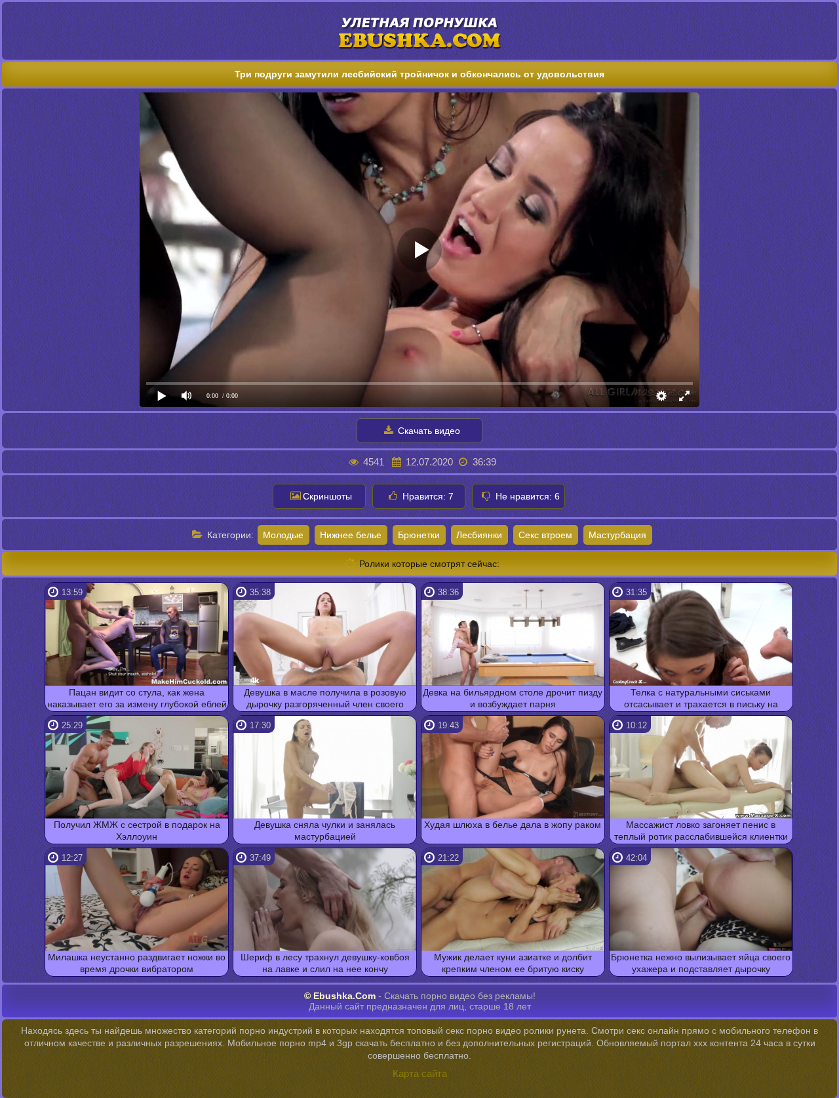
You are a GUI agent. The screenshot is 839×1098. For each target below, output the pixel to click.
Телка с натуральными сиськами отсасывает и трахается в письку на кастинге (701, 699)
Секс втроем (545, 535)
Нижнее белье (350, 535)
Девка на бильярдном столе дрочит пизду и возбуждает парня (512, 698)
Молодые (283, 535)
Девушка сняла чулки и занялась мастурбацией (324, 830)
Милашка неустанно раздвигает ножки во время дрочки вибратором (136, 963)
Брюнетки (419, 535)
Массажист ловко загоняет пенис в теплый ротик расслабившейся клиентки (701, 830)
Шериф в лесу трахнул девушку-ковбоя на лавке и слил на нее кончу (325, 963)
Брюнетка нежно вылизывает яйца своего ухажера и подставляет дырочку (700, 963)
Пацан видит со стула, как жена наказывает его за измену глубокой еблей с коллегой (137, 699)
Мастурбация (617, 535)
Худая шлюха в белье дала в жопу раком (512, 824)
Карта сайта (420, 1073)
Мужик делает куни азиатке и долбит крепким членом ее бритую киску (513, 963)
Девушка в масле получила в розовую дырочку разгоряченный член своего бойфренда (325, 699)
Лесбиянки (479, 535)
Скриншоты (327, 496)
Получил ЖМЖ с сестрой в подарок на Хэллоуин (137, 830)
